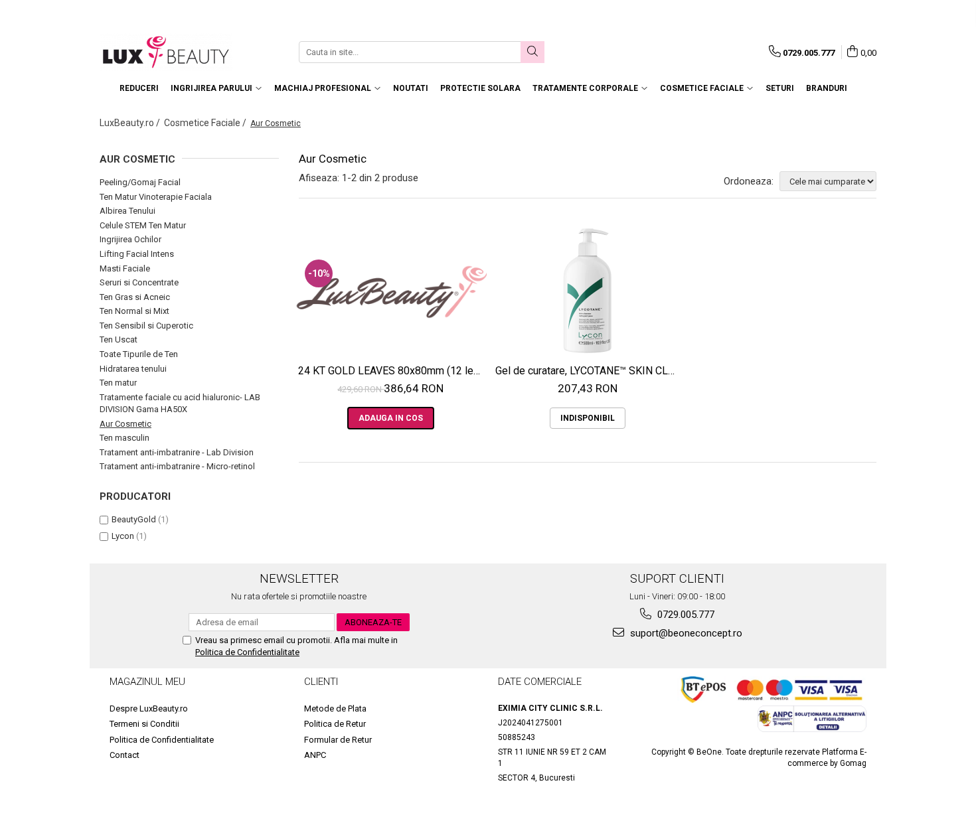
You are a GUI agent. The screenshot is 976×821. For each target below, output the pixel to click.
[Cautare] (532, 52)
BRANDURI (826, 88)
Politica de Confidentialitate (247, 652)
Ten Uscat (118, 339)
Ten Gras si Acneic (135, 297)
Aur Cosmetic (125, 424)
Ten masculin (124, 438)
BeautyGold (134, 519)
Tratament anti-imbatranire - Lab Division (177, 452)
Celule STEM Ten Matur (143, 225)
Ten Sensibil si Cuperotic (146, 326)
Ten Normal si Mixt (134, 311)
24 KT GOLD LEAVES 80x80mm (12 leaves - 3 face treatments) (392, 370)
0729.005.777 (684, 615)
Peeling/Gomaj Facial (140, 182)
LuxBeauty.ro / (131, 122)
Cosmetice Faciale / (206, 122)
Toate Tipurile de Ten (139, 354)
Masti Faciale (125, 268)
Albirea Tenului (127, 211)
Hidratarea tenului (133, 369)
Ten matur (118, 383)
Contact (124, 755)
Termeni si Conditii (144, 724)
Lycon (123, 536)
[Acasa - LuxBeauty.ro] (166, 52)
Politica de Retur (335, 724)
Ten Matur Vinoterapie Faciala (156, 197)
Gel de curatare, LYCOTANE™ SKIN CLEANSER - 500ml (589, 370)
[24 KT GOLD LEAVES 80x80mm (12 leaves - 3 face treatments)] (391, 292)
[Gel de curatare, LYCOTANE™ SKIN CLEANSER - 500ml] (588, 291)
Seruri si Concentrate (139, 282)
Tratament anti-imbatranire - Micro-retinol (177, 466)
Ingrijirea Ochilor (130, 239)
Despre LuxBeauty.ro (149, 708)
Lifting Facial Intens (137, 254)
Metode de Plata (335, 708)
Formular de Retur (338, 740)
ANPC (315, 755)
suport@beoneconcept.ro (684, 633)
